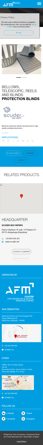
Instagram (30, 419)
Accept (18, 33)
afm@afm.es (9, 350)
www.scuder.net (12, 242)
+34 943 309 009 (10, 346)
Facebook (11, 419)
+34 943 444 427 (12, 238)
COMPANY (30, 153)
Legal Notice (21, 441)
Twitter (29, 413)
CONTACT (21, 160)
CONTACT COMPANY (21, 252)
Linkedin (10, 413)
